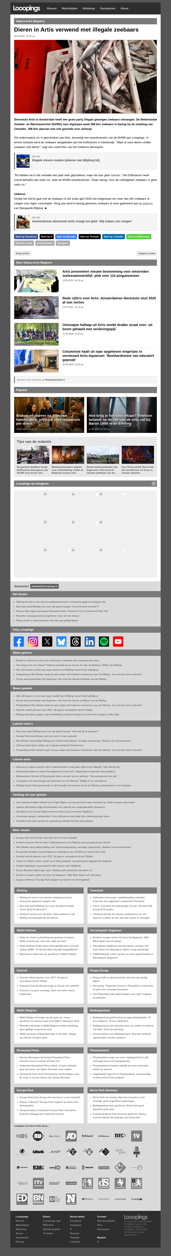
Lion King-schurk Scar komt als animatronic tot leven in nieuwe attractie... (137, 470)
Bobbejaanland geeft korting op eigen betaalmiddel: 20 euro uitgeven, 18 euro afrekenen (122, 1019)
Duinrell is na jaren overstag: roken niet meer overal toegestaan (47, 992)
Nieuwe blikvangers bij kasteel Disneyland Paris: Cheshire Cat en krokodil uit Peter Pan (62, 611)
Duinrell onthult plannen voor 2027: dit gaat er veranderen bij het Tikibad (54, 710)
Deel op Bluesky (66, 236)
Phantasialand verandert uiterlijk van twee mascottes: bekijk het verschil (121, 1067)
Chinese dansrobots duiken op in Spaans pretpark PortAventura (50, 745)
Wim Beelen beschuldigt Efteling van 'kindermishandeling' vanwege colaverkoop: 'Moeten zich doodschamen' (73, 740)
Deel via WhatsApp (139, 236)
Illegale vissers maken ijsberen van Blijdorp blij (66, 160)
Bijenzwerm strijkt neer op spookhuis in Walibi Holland (48, 954)
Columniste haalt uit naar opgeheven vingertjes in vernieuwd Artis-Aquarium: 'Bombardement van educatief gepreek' (108, 356)
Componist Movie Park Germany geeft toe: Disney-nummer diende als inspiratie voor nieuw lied (120, 1116)
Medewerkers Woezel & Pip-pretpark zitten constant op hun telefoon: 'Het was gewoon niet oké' (66, 776)
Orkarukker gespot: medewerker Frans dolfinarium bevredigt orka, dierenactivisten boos (62, 816)
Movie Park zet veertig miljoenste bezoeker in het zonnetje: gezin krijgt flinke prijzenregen (119, 1099)
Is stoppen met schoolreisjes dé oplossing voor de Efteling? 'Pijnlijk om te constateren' (61, 781)
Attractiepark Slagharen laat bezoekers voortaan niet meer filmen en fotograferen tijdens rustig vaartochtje (121, 947)
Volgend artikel (146, 253)
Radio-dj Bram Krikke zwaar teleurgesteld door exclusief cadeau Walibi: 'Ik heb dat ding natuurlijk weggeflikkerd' (49, 947)
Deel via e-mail (24, 243)
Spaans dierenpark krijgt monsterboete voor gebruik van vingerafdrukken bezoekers (60, 807)
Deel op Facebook (26, 236)
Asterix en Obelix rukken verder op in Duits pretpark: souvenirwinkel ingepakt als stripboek (63, 861)
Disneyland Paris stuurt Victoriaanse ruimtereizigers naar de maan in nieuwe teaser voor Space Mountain (49, 1076)
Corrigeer (63, 243)
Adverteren (103, 1229)
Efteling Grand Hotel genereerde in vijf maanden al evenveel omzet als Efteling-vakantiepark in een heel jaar (73, 785)
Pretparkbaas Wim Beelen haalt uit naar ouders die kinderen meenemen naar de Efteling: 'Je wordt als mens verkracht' (79, 674)
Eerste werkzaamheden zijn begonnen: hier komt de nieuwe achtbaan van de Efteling (61, 679)
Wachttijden (69, 8)
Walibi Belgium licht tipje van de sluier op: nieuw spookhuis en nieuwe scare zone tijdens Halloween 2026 (49, 1019)
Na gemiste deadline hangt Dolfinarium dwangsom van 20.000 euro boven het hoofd (60, 851)
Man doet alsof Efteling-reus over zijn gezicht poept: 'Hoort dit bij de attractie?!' (57, 606)
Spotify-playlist (51, 1229)
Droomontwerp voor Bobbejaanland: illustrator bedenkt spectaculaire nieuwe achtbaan (122, 1036)
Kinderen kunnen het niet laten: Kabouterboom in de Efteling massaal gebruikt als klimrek (63, 842)
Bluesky (74, 1233)
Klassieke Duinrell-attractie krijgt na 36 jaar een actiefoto (49, 985)
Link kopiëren (45, 243)
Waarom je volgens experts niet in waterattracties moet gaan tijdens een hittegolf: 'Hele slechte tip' (68, 767)
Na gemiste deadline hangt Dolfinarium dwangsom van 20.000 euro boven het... (32, 470)
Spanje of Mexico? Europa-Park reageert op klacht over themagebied (53, 879)
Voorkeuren (107, 8)
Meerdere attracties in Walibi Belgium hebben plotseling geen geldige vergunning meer (49, 1027)
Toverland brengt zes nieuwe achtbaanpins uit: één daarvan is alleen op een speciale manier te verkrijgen (121, 916)
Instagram (75, 1225)
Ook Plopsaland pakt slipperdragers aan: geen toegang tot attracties (122, 996)
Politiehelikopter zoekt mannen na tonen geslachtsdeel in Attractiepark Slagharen (123, 956)
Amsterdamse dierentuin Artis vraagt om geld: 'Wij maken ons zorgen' (82, 221)
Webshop (88, 8)
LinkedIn (75, 1241)
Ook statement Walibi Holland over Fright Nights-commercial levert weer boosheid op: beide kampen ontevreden (75, 802)
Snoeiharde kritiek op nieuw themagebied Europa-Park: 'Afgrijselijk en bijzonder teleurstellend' (65, 771)
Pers (99, 1225)
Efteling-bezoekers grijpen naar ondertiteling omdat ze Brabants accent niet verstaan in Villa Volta (67, 714)
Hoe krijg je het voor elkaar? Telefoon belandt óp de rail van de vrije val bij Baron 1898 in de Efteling (120, 419)
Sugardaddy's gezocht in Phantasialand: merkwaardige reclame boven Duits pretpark (122, 1076)
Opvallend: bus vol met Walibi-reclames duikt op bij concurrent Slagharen (54, 811)
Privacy (20, 1241)
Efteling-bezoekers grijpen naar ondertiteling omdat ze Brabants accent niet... (67, 470)
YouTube (48, 1233)
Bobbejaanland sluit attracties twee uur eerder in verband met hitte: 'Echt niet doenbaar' (123, 1027)
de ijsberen (146, 203)
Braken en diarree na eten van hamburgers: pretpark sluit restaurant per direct (48, 419)
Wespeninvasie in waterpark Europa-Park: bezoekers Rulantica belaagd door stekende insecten (48, 1112)
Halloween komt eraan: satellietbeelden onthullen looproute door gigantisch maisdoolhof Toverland (119, 899)
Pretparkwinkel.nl (55, 379)
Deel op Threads (89, 236)
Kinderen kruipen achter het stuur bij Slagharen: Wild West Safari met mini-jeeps (58, 875)
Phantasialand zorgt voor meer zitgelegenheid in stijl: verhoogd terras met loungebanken (121, 1059)
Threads (74, 1237)
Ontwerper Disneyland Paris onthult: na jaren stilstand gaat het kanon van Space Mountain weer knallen (48, 1067)
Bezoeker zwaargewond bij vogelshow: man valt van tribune (47, 615)
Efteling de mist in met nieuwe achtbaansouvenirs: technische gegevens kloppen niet (61, 601)
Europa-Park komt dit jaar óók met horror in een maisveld (46, 736)
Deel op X (46, 236)
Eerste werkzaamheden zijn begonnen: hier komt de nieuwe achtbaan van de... (102, 470)
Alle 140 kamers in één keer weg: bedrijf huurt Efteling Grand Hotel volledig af (57, 669)
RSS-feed (48, 1225)
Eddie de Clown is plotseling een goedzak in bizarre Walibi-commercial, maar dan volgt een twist (47, 939)
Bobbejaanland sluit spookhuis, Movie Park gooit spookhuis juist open (118, 1107)
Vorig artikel (22, 253)
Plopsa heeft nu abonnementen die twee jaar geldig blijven (47, 620)
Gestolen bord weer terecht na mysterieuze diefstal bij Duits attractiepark (54, 821)
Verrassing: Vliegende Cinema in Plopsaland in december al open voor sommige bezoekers (123, 987)
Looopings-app (52, 1220)
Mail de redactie (106, 1220)
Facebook (75, 1220)
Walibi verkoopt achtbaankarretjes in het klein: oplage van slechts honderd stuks (48, 1036)
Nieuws (52, 8)
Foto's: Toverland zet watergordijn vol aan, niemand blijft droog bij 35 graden (122, 908)
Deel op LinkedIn (113, 236)
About (124, 8)
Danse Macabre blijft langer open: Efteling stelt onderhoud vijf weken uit (54, 870)
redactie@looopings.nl (44, 586)
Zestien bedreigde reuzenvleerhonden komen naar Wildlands (48, 865)
